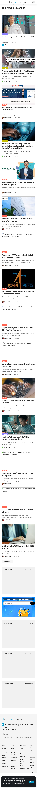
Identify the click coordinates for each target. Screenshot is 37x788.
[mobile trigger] (3, 2)
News (4, 104)
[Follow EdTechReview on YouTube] (15, 734)
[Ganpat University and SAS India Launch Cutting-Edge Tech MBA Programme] (18, 315)
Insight (5, 68)
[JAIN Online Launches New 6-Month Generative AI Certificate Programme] (18, 206)
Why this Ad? (29, 569)
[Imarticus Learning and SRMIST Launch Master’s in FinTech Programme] (18, 170)
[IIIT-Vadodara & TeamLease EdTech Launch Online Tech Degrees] (18, 352)
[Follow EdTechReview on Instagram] (17, 734)
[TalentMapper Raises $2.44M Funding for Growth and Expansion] (18, 461)
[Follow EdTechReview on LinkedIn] (20, 734)
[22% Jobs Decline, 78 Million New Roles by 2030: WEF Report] (18, 534)
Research (5, 543)
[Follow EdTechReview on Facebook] (11, 734)
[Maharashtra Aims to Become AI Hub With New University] (18, 388)
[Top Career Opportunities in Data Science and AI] (18, 24)
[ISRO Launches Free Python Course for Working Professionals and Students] (18, 279)
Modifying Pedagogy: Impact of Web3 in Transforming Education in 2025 (15, 438)
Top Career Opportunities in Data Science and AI (18, 37)
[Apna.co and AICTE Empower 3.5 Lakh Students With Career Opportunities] (18, 243)
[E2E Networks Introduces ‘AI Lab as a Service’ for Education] (18, 497)
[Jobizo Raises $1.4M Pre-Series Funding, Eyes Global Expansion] (18, 95)
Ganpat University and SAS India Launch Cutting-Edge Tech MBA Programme (18, 329)
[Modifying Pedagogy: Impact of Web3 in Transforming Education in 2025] (18, 424)
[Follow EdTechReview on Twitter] (13, 734)
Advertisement (8, 569)
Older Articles (7, 561)
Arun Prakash (7, 81)
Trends (5, 34)
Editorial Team (7, 45)
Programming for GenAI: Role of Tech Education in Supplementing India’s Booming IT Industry (18, 72)
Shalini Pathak (7, 117)
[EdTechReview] (16, 2)
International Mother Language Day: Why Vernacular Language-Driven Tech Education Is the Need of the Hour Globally (17, 146)
